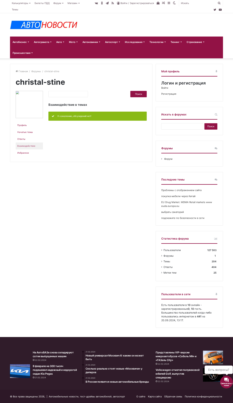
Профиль (22, 125)
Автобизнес (20, 42)
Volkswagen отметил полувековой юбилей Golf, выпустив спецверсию (178, 373)
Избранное (23, 152)
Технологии (156, 42)
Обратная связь (173, 396)
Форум (57, 3)
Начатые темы (25, 132)
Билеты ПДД (42, 3)
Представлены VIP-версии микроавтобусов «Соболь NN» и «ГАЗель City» (176, 356)
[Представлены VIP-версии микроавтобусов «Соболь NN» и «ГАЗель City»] (213, 357)
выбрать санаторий (172, 211)
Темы (15, 9)
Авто (59, 42)
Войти (164, 87)
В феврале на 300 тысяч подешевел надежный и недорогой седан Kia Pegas (55, 369)
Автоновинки (90, 42)
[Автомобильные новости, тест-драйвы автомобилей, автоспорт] (43, 25)
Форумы (36, 71)
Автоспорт (111, 42)
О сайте (140, 396)
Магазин (72, 3)
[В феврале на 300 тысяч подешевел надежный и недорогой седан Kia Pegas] (20, 371)
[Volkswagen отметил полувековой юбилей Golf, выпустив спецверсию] (213, 375)
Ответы (21, 139)
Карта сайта (155, 396)
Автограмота (41, 42)
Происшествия (21, 52)
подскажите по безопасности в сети (182, 217)
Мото (72, 42)
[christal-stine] (29, 117)
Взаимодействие (26, 146)
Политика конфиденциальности (203, 396)
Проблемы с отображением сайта (181, 190)
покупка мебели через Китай (178, 196)
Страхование (194, 42)
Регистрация (168, 93)
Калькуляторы (20, 3)
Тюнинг (175, 42)
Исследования (133, 42)
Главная (23, 71)
